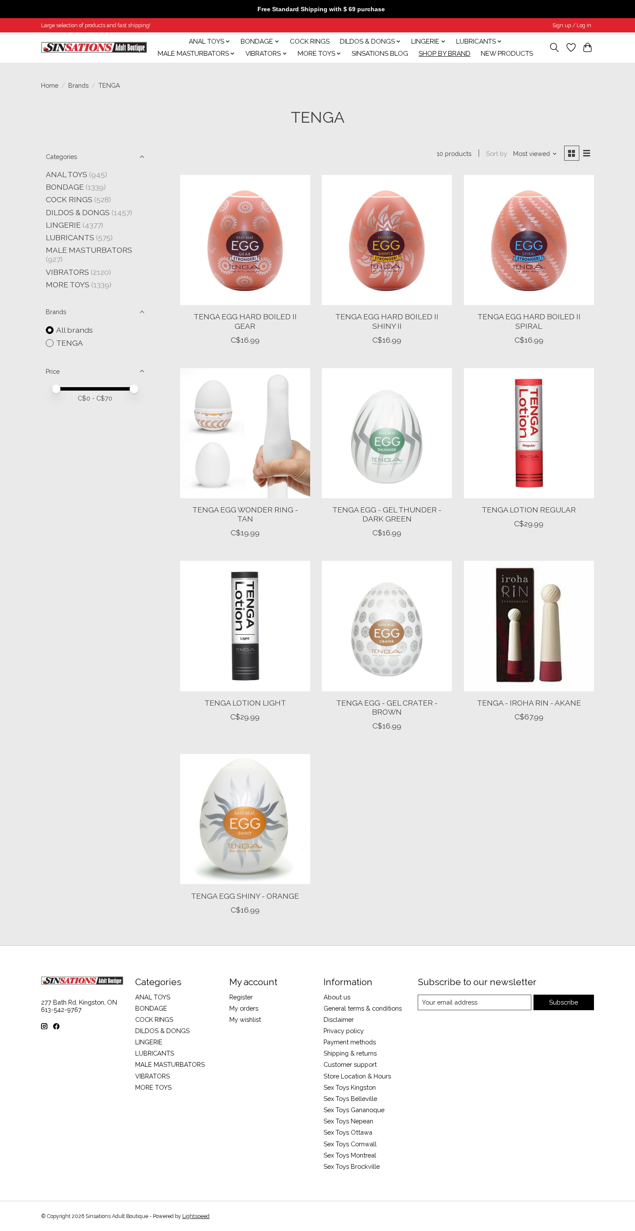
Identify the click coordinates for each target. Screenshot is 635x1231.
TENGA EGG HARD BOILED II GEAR (245, 321)
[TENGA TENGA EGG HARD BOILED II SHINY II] (387, 240)
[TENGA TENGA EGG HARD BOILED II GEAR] (245, 240)
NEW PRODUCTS (507, 53)
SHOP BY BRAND (444, 53)
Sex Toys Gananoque (354, 1109)
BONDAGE (65, 186)
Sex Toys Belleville (350, 1098)
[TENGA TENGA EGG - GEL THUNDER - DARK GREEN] (387, 433)
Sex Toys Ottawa (348, 1132)
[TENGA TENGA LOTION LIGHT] (245, 626)
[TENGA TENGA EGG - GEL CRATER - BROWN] (387, 626)
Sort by (496, 153)
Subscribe (563, 1002)
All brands (74, 329)
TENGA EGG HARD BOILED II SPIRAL (529, 321)
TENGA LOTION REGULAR (529, 509)
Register (241, 997)
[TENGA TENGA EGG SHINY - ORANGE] (245, 819)
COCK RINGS (310, 41)
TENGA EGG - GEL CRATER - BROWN (387, 707)
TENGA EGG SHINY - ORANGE (245, 895)
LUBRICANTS (70, 237)
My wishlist (245, 1019)
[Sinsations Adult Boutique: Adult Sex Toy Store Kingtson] (94, 47)
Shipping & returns (350, 1053)
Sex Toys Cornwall (350, 1144)
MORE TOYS (67, 284)
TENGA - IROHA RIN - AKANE (529, 702)
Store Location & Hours (357, 1076)
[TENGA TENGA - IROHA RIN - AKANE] (529, 626)
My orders (243, 1008)
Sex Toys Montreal (350, 1155)
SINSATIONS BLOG (380, 53)
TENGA (69, 342)
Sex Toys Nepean (348, 1121)
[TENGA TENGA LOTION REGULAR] (529, 433)
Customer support (350, 1064)
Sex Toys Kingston (350, 1087)
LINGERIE (63, 224)
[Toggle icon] (554, 47)
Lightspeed (196, 1216)
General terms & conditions (363, 1008)
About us (337, 997)
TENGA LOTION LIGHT (245, 702)
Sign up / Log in (571, 25)
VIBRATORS (67, 272)
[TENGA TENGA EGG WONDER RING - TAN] (245, 433)
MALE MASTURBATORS (89, 249)
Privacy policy (344, 1030)
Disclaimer (339, 1019)
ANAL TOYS (66, 174)
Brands (78, 85)
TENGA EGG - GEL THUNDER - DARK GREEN (386, 514)
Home (49, 85)
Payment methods (350, 1042)
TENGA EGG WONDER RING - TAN (245, 514)
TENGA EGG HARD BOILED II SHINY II (386, 321)
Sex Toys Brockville (352, 1166)
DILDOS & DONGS (78, 212)
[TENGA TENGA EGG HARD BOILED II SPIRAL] (529, 240)
